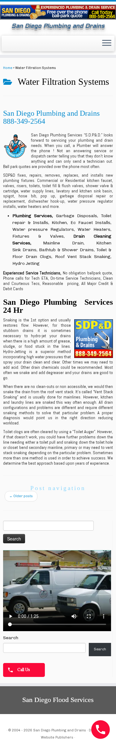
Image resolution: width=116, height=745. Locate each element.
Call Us (23, 669)
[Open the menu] (106, 43)
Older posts (21, 496)
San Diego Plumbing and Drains (59, 730)
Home (7, 68)
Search (10, 637)
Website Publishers (57, 737)
